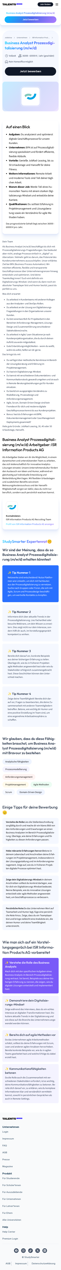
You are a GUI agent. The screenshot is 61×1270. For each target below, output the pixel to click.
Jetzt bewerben (30, 19)
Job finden (45, 4)
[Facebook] (16, 1250)
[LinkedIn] (44, 1250)
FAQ (4, 1145)
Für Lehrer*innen (11, 1206)
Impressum (8, 1138)
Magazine (7, 1166)
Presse (6, 1159)
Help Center (8, 1231)
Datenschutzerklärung (43, 1263)
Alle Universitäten (11, 1219)
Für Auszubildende (12, 1192)
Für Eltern (7, 1213)
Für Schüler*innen (11, 1185)
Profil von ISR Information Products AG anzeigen (30, 524)
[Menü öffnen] (57, 4)
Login (5, 1131)
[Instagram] (23, 1250)
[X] (37, 1250)
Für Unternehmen (11, 1199)
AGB (4, 1152)
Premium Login (10, 1238)
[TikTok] (30, 1250)
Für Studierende (11, 1178)
